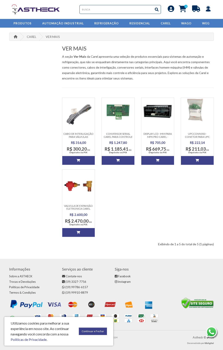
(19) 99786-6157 (76, 287)
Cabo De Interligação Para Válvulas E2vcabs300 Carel (78, 136)
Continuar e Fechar (93, 331)
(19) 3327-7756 (75, 281)
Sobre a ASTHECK (20, 276)
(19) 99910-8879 (76, 292)
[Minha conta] (171, 10)
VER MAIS (53, 37)
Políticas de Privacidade (24, 287)
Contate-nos (73, 276)
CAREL (31, 37)
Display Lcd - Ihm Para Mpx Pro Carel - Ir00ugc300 (158, 136)
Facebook (124, 276)
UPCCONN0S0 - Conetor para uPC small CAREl (197, 136)
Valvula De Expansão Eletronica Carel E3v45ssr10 (78, 208)
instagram (124, 281)
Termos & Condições (22, 292)
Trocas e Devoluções (22, 281)
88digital (209, 343)
